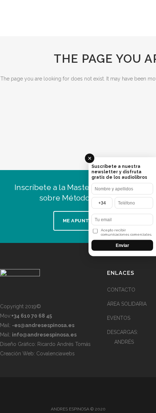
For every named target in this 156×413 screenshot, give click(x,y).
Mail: (37, 325)
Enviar (122, 245)
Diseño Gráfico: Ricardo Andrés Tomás (45, 344)
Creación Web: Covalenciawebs (37, 353)
